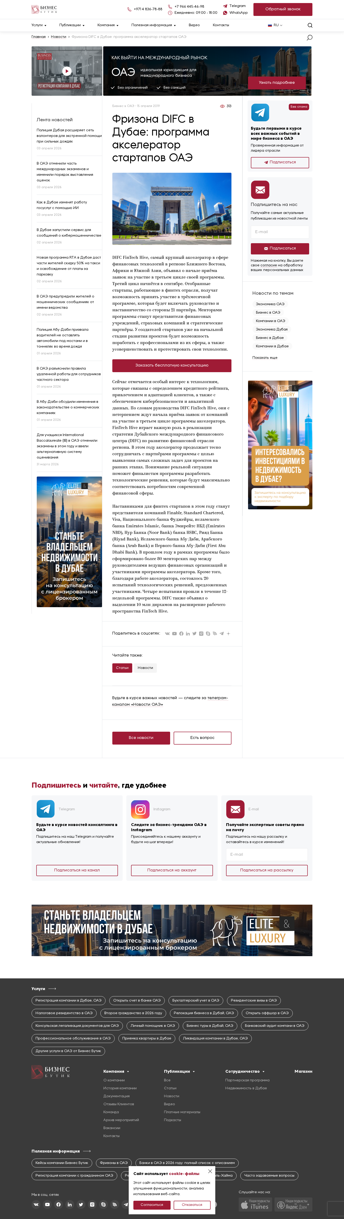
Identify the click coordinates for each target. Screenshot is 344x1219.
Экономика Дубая (272, 329)
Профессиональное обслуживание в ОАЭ (73, 1038)
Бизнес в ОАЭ (268, 312)
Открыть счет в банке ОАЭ (137, 1000)
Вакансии (111, 1128)
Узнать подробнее (277, 83)
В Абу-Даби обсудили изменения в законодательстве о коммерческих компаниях (68, 407)
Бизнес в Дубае (270, 338)
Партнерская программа (247, 1080)
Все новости (141, 738)
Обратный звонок (283, 9)
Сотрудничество (242, 1071)
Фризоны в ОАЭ (114, 1163)
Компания (106, 25)
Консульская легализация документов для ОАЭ (77, 1026)
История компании (120, 1088)
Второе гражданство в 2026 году (133, 1013)
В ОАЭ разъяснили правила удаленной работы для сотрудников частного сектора (69, 374)
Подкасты (172, 1120)
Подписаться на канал (77, 870)
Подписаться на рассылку (266, 870)
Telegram (238, 6)
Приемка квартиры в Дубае (146, 1038)
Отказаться (192, 1205)
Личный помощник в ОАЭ (153, 1026)
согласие (268, 265)
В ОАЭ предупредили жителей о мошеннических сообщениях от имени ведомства (65, 302)
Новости (58, 37)
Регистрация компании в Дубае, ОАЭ (69, 1000)
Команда (111, 1112)
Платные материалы (182, 1112)
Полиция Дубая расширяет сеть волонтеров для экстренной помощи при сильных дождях (69, 136)
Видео (194, 25)
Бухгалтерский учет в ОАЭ (195, 1000)
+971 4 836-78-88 (148, 9)
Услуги (37, 25)
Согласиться (152, 1205)
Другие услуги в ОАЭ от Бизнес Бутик (68, 1051)
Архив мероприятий (121, 1120)
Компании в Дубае (272, 346)
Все (167, 1080)
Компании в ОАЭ (270, 321)
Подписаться (283, 162)
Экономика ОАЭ (270, 304)
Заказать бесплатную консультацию (172, 365)
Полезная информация (152, 25)
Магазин (303, 1071)
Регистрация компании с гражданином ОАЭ (74, 1175)
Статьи (122, 668)
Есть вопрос (202, 738)
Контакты (221, 25)
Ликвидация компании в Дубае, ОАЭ (215, 1038)
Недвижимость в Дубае (246, 1088)
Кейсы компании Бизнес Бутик (62, 1163)
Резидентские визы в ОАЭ (254, 1000)
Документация (116, 1096)
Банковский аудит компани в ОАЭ (274, 1026)
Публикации (70, 25)
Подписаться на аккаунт (172, 870)
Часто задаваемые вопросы (269, 1175)
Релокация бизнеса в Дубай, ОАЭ (204, 1013)
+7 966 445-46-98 (189, 6)
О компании (114, 1080)
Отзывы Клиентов (118, 1104)
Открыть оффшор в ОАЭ (267, 1013)
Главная (39, 37)
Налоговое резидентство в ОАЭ (64, 1013)
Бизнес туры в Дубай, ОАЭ (210, 1026)
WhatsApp (239, 13)
